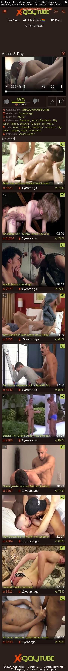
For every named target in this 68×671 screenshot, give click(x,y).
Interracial (48, 123)
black (24, 130)
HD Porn (55, 20)
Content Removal (53, 667)
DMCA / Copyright (14, 667)
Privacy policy (37, 669)
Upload (53, 669)
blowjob (25, 127)
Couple (36, 123)
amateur (50, 127)
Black (14, 123)
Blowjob (24, 123)
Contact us (34, 667)
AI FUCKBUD (34, 26)
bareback (37, 127)
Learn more (55, 4)
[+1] (4, 11)
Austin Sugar (27, 133)
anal (15, 127)
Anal (34, 120)
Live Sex (13, 20)
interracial (35, 130)
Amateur (25, 120)
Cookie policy (18, 669)
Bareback (45, 120)
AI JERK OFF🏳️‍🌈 (34, 20)
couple (15, 130)
